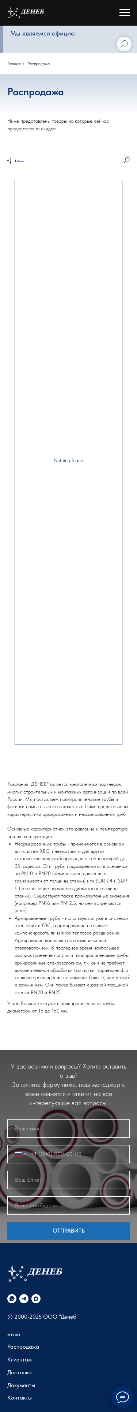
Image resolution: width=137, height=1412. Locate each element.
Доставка (19, 1372)
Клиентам (19, 1359)
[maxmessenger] (36, 1298)
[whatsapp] (11, 1298)
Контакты (19, 1397)
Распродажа (23, 1346)
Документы (21, 1385)
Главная (14, 63)
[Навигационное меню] (124, 12)
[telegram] (23, 1298)
